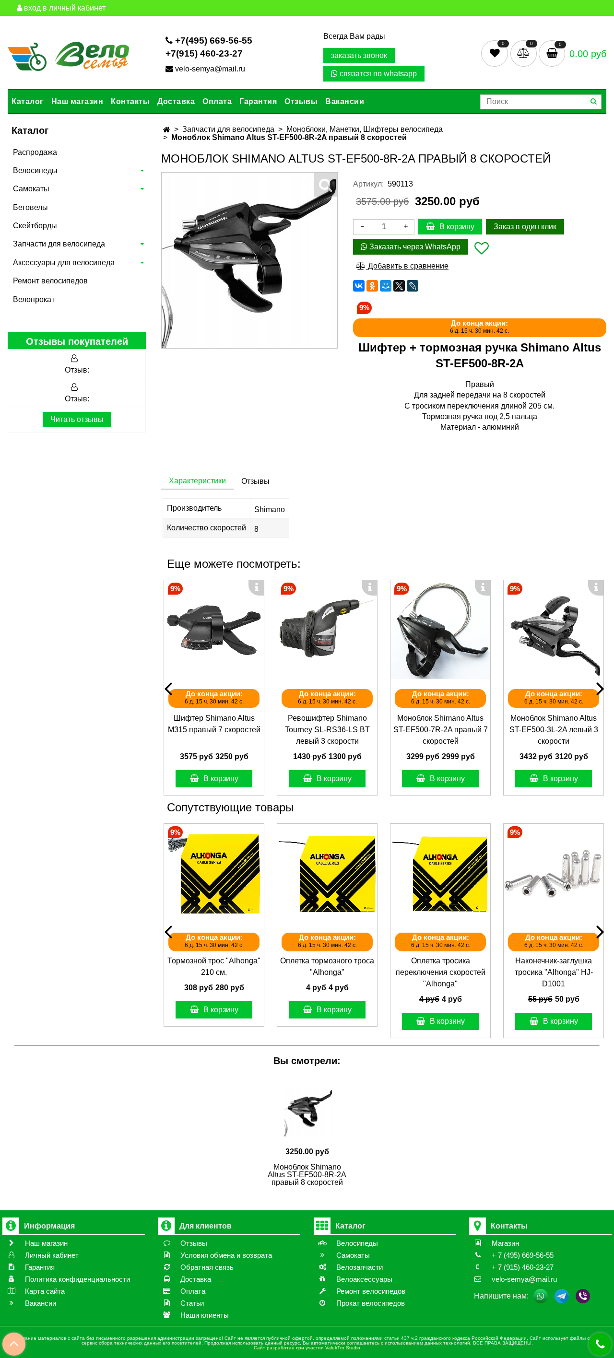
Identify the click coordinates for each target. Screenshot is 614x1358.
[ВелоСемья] (68, 55)
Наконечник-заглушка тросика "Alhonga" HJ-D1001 (554, 972)
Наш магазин (77, 101)
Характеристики (197, 481)
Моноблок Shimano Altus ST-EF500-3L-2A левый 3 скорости (553, 729)
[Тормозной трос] (214, 874)
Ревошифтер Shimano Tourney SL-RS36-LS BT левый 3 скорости (327, 729)
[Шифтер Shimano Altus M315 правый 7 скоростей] (214, 630)
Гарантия (258, 101)
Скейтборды (35, 226)
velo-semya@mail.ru (210, 69)
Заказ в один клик (525, 226)
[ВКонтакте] (359, 286)
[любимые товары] (495, 53)
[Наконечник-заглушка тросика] (553, 874)
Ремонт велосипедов (50, 281)
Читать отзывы (77, 419)
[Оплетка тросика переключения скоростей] (440, 874)
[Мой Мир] (385, 286)
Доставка (176, 101)
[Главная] (166, 130)
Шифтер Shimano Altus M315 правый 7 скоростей (214, 724)
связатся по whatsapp (377, 74)
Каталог (28, 101)
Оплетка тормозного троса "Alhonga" (327, 966)
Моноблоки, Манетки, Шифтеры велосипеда (364, 129)
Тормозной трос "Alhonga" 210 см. (213, 966)
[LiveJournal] (412, 286)
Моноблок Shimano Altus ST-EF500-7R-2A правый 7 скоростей (440, 729)
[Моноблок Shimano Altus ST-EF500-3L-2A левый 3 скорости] (553, 630)
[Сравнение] (524, 53)
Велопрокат (34, 299)
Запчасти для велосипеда (59, 244)
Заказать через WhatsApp (413, 247)
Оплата (217, 101)
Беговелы (30, 207)
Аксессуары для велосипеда (64, 262)
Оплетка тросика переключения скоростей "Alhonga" (440, 972)
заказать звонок (359, 55)
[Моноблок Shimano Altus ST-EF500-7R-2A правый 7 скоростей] (440, 630)
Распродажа (35, 152)
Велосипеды (35, 170)
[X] (399, 286)
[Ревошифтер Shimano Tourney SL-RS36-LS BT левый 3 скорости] (327, 630)
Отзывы (301, 101)
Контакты (130, 101)
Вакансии (344, 101)
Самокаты (31, 189)
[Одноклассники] (372, 286)
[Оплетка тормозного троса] (327, 874)
